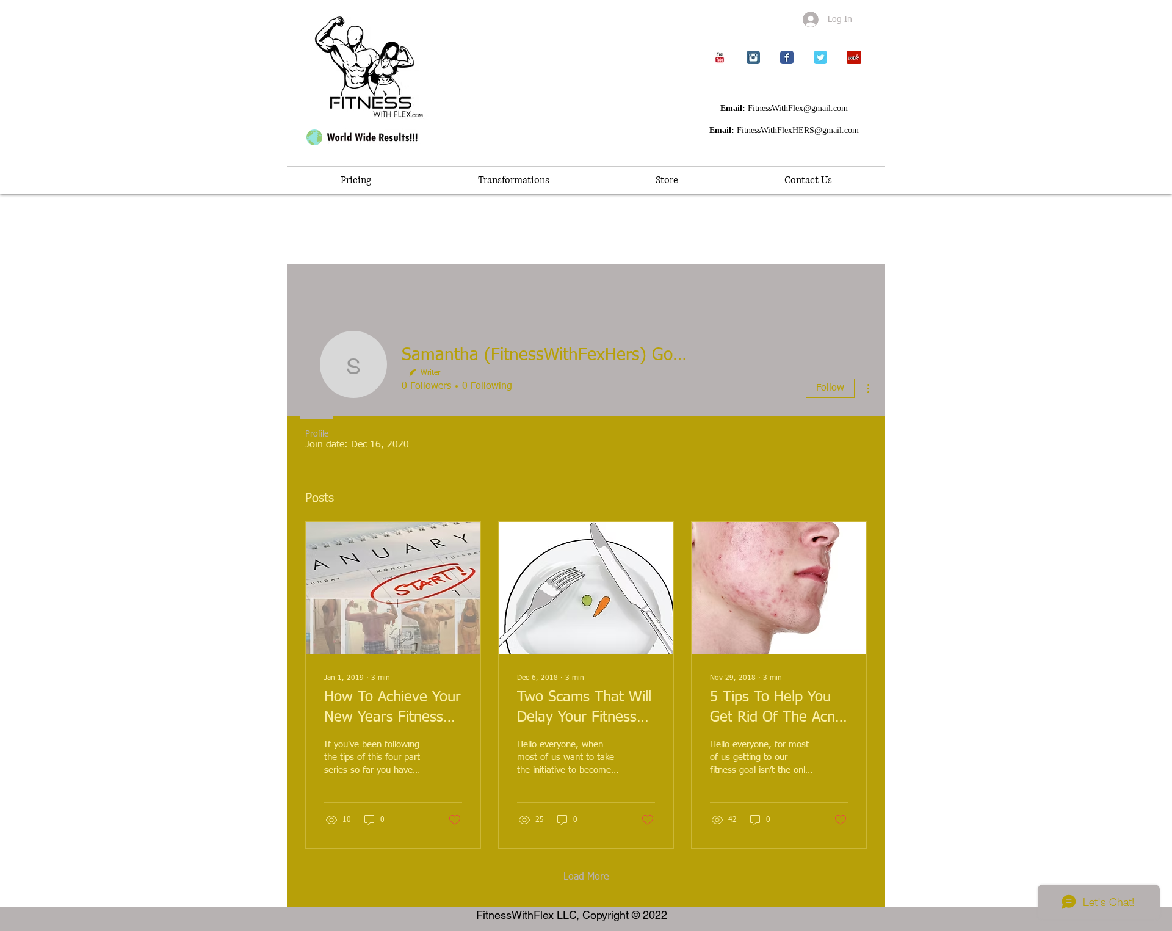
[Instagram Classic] (753, 57)
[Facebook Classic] (787, 57)
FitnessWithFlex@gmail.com (798, 108)
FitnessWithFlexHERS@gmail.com (798, 130)
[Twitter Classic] (820, 57)
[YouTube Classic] (719, 57)
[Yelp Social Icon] (854, 57)
